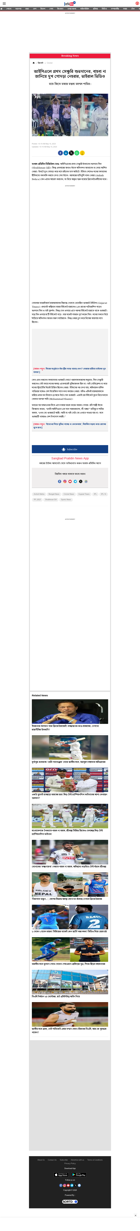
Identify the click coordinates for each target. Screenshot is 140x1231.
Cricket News (69, 494)
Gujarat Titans (84, 494)
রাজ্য (27, 8)
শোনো (8, 8)
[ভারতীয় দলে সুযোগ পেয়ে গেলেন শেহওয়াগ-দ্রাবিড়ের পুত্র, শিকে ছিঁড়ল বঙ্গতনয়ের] (70, 949)
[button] (60, 153)
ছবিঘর (95, 8)
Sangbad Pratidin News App (70, 459)
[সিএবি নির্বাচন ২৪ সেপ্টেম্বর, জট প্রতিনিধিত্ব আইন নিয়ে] (70, 982)
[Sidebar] (4, 3)
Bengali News (54, 494)
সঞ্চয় (125, 8)
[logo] (70, 4)
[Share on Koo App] (82, 155)
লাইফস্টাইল (84, 8)
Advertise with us (77, 1160)
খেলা (51, 8)
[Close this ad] (135, 1215)
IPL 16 (103, 494)
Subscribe (64, 1160)
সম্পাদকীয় (115, 8)
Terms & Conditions (95, 1160)
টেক (133, 8)
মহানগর (18, 8)
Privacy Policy (70, 1163)
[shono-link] (137, 4)
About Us (41, 1160)
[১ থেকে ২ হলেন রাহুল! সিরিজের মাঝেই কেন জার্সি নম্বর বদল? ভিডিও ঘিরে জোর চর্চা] (70, 917)
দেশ (34, 8)
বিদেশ (42, 8)
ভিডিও (104, 8)
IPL (95, 494)
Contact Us (52, 1160)
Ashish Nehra (39, 494)
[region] (70, 33)
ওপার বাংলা (71, 8)
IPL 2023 (37, 500)
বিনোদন (60, 8)
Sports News (66, 500)
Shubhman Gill (51, 500)
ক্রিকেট (40, 63)
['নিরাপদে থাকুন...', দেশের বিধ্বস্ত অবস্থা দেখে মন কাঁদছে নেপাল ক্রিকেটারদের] (70, 884)
